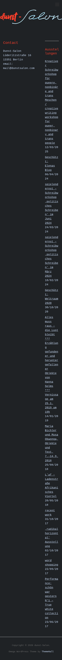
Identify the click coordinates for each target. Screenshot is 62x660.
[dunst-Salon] (31, 22)
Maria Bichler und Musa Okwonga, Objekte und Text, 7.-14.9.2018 (51, 443)
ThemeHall (48, 651)
